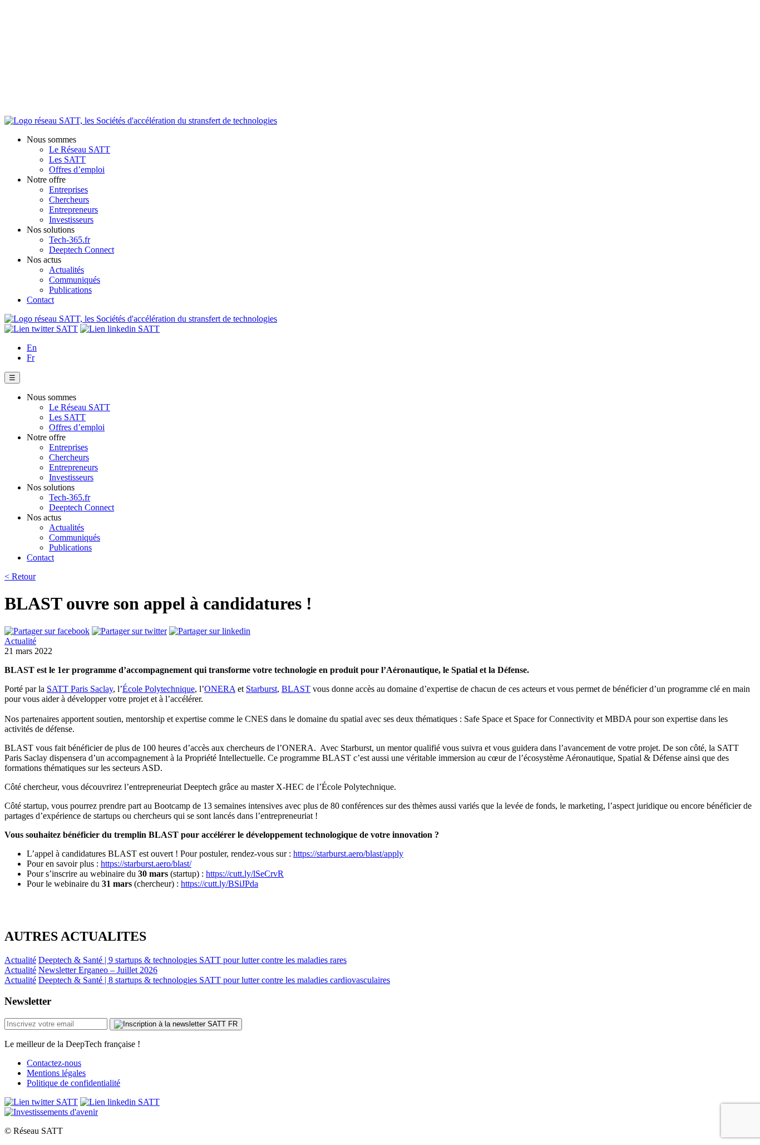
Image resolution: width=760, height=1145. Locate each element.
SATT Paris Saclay (80, 689)
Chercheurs (69, 199)
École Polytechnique (158, 689)
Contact (40, 299)
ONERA (219, 689)
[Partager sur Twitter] (129, 631)
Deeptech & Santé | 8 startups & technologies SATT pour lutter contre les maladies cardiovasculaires (214, 980)
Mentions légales (56, 1073)
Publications (70, 289)
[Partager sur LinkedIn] (209, 631)
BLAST (296, 689)
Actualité (20, 641)
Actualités (66, 269)
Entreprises (68, 189)
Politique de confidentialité (73, 1083)
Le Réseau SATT (79, 149)
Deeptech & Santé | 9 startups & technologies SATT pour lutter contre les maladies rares (192, 960)
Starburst (261, 689)
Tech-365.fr (69, 239)
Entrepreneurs (73, 209)
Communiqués (74, 279)
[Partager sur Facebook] (47, 631)
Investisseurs (71, 219)
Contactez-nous (54, 1063)
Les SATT (67, 159)
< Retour (20, 576)
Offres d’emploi (77, 169)
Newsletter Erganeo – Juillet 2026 (97, 970)
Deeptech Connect (81, 249)
